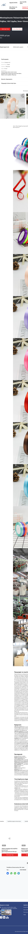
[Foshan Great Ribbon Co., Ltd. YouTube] (7, 917)
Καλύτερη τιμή (5, 29)
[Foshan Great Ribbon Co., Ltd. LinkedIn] (4, 917)
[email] (8, 873)
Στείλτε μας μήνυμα (17, 29)
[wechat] (15, 873)
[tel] (22, 873)
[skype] (18, 873)
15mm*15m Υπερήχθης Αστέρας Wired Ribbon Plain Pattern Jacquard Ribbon (9, 850)
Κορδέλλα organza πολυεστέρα (14, 821)
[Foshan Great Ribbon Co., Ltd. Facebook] (1, 917)
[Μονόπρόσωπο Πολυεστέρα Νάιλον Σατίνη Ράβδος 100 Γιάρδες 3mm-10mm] (9, 838)
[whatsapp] (11, 873)
